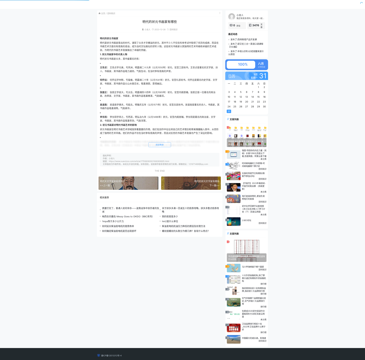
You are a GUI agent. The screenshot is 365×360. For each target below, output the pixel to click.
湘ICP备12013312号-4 (111, 355)
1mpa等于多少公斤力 (113, 221)
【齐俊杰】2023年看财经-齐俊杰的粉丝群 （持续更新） (254, 186)
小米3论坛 (246, 220)
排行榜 (263, 284)
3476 (255, 25)
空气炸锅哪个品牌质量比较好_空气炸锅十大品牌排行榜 (254, 301)
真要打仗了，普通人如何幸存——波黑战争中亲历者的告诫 (130, 210)
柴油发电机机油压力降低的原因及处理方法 (183, 226)
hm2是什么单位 (170, 221)
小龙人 (147, 29)
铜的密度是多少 (170, 216)
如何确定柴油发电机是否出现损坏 (119, 231)
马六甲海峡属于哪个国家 (253, 266)
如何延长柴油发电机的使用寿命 (118, 226)
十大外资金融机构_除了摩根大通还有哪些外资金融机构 (254, 278)
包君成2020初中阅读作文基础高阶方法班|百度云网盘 (253, 314)
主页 (103, 13)
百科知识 (111, 13)
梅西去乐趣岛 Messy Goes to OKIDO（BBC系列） (128, 216)
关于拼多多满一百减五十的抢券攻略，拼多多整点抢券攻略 (190, 210)
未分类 (263, 159)
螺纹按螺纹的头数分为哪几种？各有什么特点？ (186, 231)
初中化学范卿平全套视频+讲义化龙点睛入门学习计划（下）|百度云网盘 (253, 209)
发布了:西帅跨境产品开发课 (244, 39)
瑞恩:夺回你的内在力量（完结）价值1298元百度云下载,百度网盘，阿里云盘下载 (254, 153)
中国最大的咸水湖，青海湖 (254, 338)
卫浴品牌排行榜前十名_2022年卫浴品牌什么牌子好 (253, 327)
